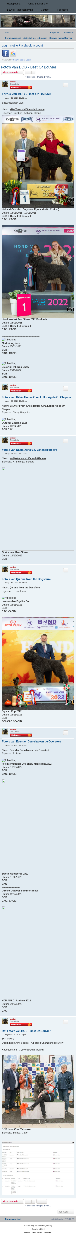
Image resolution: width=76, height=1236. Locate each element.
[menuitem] (5, 32)
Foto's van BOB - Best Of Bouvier (28, 67)
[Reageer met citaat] (65, 85)
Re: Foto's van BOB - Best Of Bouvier (26, 1030)
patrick (13, 82)
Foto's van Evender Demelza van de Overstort (31, 741)
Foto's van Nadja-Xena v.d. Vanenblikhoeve (29, 449)
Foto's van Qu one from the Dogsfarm (26, 579)
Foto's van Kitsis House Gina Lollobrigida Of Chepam (36, 397)
